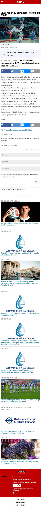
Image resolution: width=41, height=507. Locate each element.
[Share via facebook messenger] (25, 71)
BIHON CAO (6, 231)
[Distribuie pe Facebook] (6, 71)
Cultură (5, 259)
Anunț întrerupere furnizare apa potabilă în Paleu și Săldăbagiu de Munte (20, 314)
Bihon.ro (5, 477)
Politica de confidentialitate (21, 482)
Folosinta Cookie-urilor (19, 477)
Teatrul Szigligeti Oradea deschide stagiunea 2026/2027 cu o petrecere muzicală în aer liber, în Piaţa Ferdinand (19, 283)
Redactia (33, 482)
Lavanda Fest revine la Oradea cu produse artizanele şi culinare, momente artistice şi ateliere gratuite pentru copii (19, 461)
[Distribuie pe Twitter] (15, 71)
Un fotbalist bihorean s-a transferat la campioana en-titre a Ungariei (19, 224)
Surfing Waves (27, 196)
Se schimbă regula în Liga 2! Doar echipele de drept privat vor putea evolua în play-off (20, 401)
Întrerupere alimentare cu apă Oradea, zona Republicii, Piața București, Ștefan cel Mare (17, 371)
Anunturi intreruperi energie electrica (16, 408)
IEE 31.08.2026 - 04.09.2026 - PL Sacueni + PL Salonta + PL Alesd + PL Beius (18, 432)
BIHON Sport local (10, 201)
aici (23, 189)
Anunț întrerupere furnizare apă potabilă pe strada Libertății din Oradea (20, 254)
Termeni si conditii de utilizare (22, 479)
